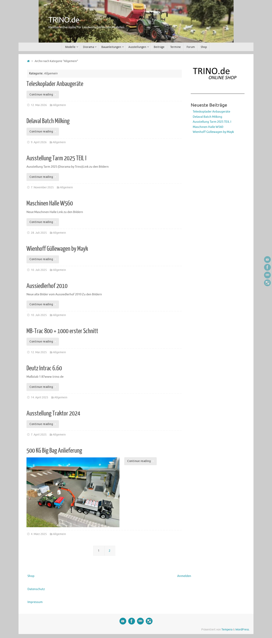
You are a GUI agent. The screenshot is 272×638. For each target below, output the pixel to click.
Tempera (226, 629)
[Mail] (267, 275)
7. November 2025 (42, 187)
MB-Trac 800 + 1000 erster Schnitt (62, 331)
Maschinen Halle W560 (49, 203)
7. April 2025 (39, 434)
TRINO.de (63, 20)
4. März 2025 (39, 534)
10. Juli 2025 (39, 270)
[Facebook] (267, 267)
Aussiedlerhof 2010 (47, 286)
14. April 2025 (39, 397)
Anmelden (184, 576)
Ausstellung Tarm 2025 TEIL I (56, 158)
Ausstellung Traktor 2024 (53, 413)
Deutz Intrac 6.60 (44, 368)
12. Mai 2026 (39, 105)
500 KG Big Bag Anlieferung (54, 450)
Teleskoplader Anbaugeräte (54, 84)
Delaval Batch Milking (47, 121)
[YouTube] (267, 259)
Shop (30, 576)
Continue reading (41, 94)
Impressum (35, 602)
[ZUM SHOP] (267, 282)
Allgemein (59, 105)
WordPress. (242, 629)
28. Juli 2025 (39, 232)
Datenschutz (36, 589)
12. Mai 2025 (39, 352)
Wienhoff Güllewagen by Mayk (57, 248)
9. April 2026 (39, 142)
